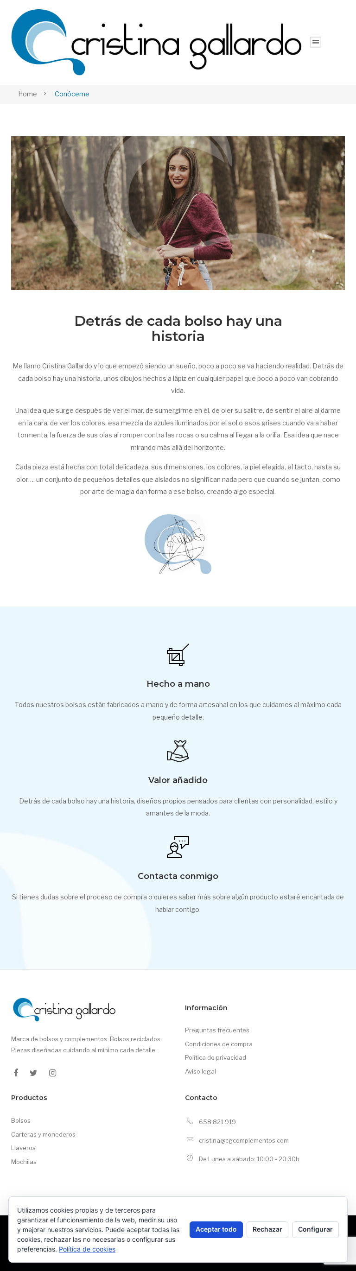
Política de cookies (87, 1249)
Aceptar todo (216, 1229)
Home (27, 94)
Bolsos (21, 1120)
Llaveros (23, 1147)
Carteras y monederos (43, 1134)
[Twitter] (33, 1073)
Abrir (315, 42)
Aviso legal (200, 1071)
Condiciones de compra (219, 1044)
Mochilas (24, 1161)
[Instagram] (52, 1073)
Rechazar (267, 1229)
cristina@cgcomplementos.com (244, 1140)
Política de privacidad (215, 1057)
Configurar (315, 1229)
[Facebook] (15, 1073)
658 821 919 (217, 1122)
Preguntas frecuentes (217, 1030)
